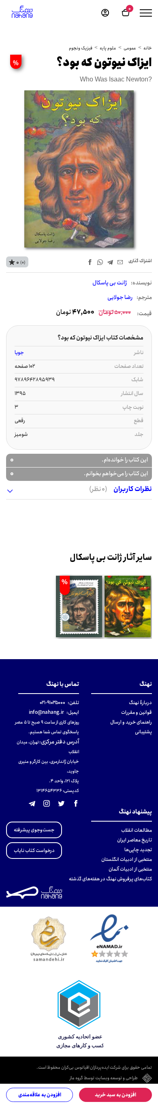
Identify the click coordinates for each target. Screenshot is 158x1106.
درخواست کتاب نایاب (34, 850)
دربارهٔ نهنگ (140, 703)
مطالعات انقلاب (136, 830)
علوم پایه (108, 48)
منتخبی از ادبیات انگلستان (126, 859)
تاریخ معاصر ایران (134, 840)
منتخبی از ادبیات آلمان (130, 869)
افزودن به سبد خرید (115, 1095)
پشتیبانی (143, 732)
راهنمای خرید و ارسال (131, 722)
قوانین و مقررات (136, 712)
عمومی (130, 48)
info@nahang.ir (46, 712)
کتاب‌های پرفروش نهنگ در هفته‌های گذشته (110, 879)
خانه (147, 48)
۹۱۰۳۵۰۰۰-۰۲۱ (52, 703)
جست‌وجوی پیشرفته (34, 830)
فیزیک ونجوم (80, 48)
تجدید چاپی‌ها (138, 850)
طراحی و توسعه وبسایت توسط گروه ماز (104, 1078)
